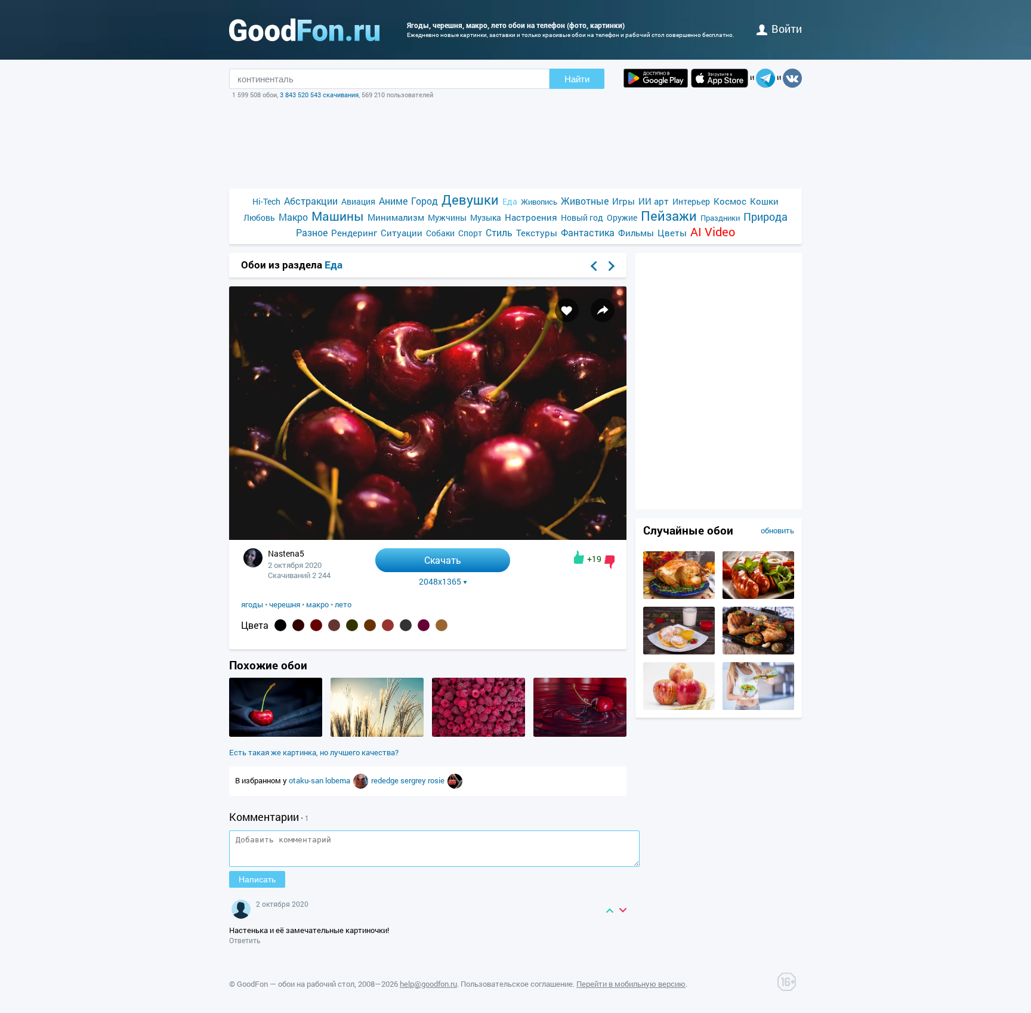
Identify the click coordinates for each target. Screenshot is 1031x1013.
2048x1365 (440, 581)
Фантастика (588, 232)
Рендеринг (354, 233)
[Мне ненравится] (609, 562)
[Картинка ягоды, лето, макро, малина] (478, 733)
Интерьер (691, 201)
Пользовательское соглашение (517, 983)
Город (424, 200)
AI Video (712, 232)
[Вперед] (612, 266)
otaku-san (307, 780)
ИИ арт (653, 201)
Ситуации (401, 233)
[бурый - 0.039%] (334, 625)
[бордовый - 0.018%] (388, 625)
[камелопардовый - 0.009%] (441, 625)
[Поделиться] (603, 310)
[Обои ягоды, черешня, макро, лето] (427, 536)
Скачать (442, 560)
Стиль (499, 232)
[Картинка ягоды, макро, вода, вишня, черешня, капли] (579, 733)
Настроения (531, 217)
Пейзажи (669, 216)
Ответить (245, 940)
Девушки (470, 199)
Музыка (485, 217)
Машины (337, 216)
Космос (730, 201)
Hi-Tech (266, 201)
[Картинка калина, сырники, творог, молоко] (679, 651)
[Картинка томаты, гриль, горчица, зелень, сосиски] (758, 596)
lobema (338, 780)
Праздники (720, 217)
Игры (623, 201)
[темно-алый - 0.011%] (424, 625)
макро (317, 604)
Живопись (539, 201)
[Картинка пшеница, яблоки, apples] (679, 707)
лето (343, 604)
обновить (777, 530)
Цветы (672, 233)
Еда (509, 201)
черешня (284, 604)
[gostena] (455, 780)
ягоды (252, 604)
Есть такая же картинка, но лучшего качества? (314, 752)
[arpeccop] (361, 780)
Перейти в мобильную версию (631, 983)
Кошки (764, 201)
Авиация (358, 201)
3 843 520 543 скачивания (319, 94)
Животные (585, 200)
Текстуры (536, 233)
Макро (293, 217)
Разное (312, 232)
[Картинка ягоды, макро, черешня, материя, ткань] (275, 733)
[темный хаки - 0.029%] (352, 625)
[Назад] (594, 266)
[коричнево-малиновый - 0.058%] (316, 625)
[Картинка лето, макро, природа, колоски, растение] (377, 733)
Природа (765, 217)
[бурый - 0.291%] (298, 625)
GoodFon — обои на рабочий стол (295, 983)
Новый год (582, 217)
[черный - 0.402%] (280, 625)
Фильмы (636, 233)
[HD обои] (655, 78)
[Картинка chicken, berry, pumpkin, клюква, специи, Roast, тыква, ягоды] (679, 596)
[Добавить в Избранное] (567, 310)
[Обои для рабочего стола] (304, 29)
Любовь (259, 217)
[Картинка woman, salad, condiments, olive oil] (758, 707)
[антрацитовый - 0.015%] (406, 625)
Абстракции (311, 200)
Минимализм (396, 217)
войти (786, 28)
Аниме (393, 200)
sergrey (414, 780)
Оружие (622, 217)
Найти (576, 79)
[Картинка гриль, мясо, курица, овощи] (758, 651)
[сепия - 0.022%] (370, 625)
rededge (385, 780)
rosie (437, 780)
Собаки (440, 233)
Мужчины (447, 217)
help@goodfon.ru (428, 983)
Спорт (470, 233)
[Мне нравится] (579, 557)
